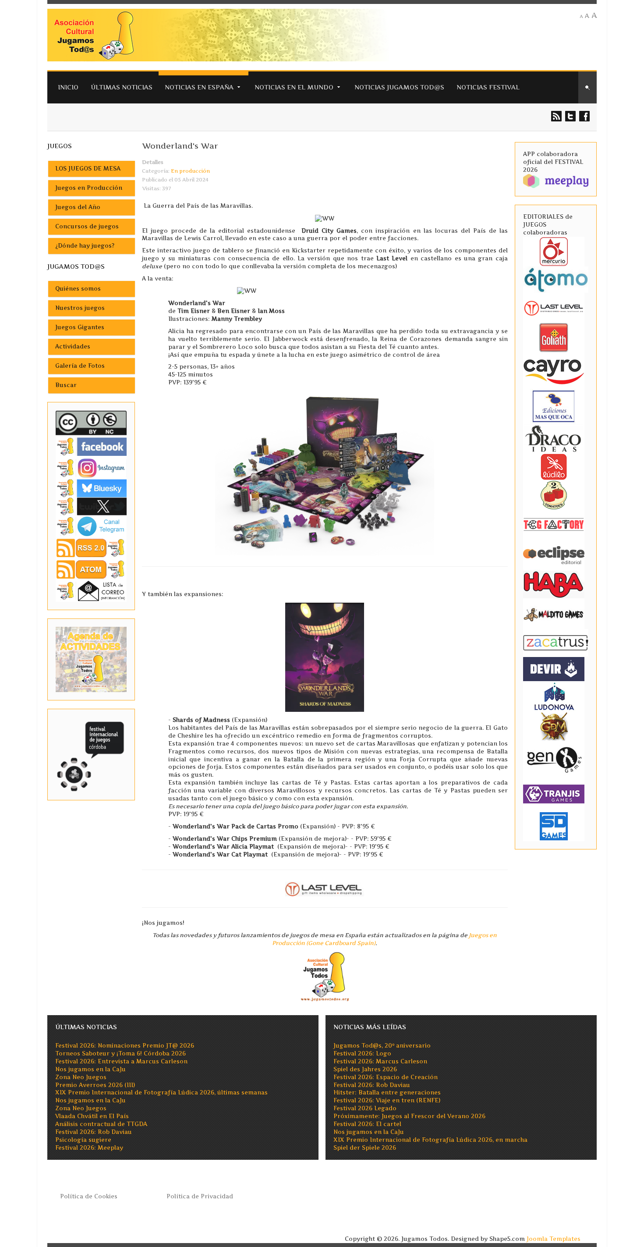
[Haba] (553, 583)
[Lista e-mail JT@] (91, 590)
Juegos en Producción (88, 188)
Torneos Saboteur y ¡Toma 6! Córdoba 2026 (120, 1053)
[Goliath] (553, 337)
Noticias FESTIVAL (488, 87)
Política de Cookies (88, 1196)
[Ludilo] (553, 466)
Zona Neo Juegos (80, 1077)
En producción (190, 171)
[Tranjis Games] (553, 793)
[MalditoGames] (553, 613)
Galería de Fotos (80, 365)
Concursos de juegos (87, 226)
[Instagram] (91, 468)
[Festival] (91, 754)
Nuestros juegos (80, 308)
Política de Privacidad (199, 1196)
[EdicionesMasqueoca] (553, 405)
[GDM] (553, 725)
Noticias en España (199, 87)
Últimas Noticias (121, 87)
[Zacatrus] (555, 642)
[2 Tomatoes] (553, 494)
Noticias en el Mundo (294, 87)
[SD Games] (553, 825)
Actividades (72, 346)
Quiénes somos (78, 288)
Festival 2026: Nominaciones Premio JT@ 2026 (124, 1045)
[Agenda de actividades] (91, 659)
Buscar (66, 385)
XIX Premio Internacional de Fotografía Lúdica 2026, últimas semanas (161, 1092)
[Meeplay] (555, 180)
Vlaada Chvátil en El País (92, 1116)
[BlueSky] (91, 487)
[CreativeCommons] (91, 422)
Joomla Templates (553, 1239)
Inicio (68, 87)
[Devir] (553, 668)
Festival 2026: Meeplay (89, 1147)
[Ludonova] (553, 696)
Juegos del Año (77, 207)
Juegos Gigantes (79, 327)
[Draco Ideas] (553, 438)
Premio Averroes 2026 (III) (95, 1085)
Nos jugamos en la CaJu (90, 1069)
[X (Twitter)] (91, 506)
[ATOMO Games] (555, 279)
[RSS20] (91, 547)
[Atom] (91, 569)
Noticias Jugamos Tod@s (399, 87)
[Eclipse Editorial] (553, 554)
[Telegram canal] (91, 525)
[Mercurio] (553, 251)
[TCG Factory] (553, 524)
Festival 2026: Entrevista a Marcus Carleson (121, 1061)
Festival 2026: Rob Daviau (93, 1132)
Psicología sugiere (83, 1140)
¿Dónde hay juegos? (84, 245)
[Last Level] (553, 307)
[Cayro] (553, 369)
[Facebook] (91, 446)
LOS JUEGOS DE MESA (87, 168)
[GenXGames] (553, 758)
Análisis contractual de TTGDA (101, 1124)
